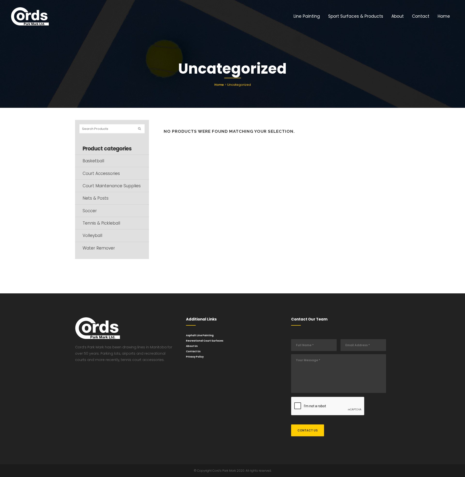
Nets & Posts (95, 198)
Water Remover (99, 248)
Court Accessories (101, 173)
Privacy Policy (195, 357)
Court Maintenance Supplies (112, 186)
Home (219, 84)
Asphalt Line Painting (200, 335)
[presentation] (328, 406)
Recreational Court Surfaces (204, 341)
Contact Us (193, 351)
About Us (192, 346)
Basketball (93, 161)
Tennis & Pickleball (101, 223)
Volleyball (92, 235)
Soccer (90, 211)
